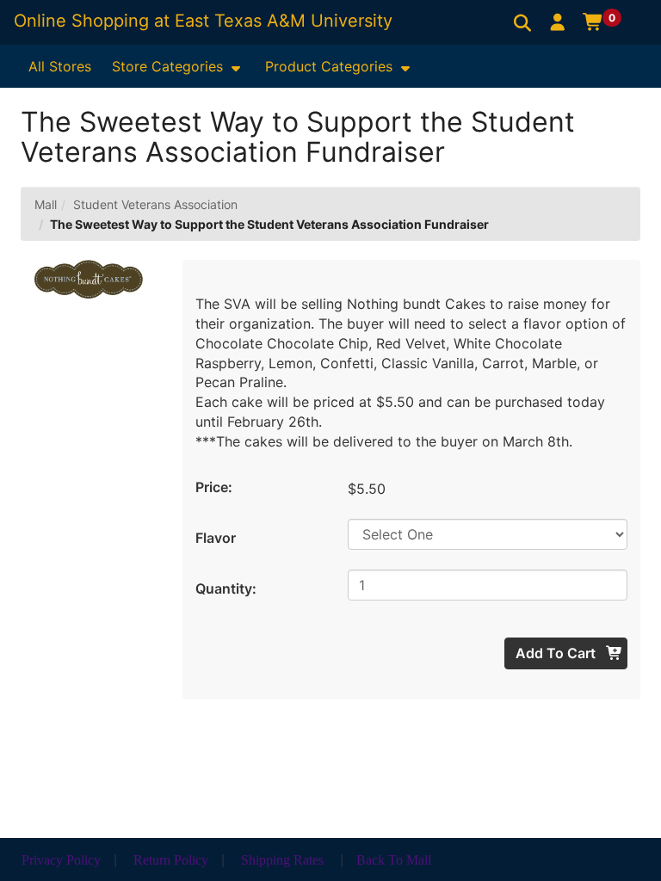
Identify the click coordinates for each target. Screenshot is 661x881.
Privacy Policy (61, 860)
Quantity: (225, 588)
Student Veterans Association (155, 204)
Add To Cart (557, 653)
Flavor (215, 537)
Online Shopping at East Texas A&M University (203, 20)
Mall (45, 204)
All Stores (59, 66)
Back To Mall (393, 860)
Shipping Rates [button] (282, 860)
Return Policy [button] (170, 860)
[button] (558, 21)
